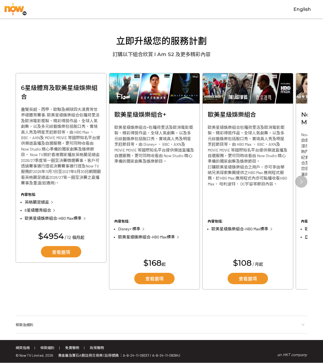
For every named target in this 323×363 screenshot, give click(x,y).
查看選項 (61, 252)
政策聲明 (97, 348)
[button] (301, 182)
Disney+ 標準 (129, 228)
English (302, 9)
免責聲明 (72, 348)
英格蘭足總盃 (37, 202)
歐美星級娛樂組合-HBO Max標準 (53, 218)
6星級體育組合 (38, 210)
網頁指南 (23, 348)
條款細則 (47, 348)
